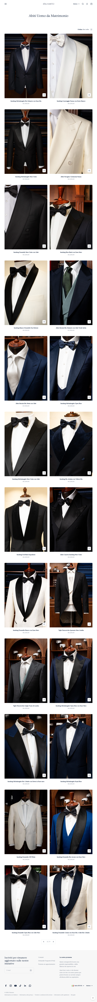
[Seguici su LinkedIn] (25, 985)
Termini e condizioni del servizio (43, 995)
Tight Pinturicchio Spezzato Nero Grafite (71, 630)
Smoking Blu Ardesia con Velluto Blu (71, 479)
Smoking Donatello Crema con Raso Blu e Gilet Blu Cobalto (71, 932)
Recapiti (73, 995)
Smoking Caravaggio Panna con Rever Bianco (71, 101)
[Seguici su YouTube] (15, 985)
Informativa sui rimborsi (11, 995)
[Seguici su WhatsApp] (30, 985)
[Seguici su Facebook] (6, 985)
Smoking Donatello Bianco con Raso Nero (26, 630)
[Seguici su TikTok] (20, 985)
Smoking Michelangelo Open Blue (71, 403)
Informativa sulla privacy (26, 995)
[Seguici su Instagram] (10, 985)
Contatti (41, 957)
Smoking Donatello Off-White (26, 857)
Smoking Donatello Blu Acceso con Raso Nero (71, 857)
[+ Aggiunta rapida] (44, 95)
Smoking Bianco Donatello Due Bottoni (26, 328)
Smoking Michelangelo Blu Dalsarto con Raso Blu (26, 101)
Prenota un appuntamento (46, 964)
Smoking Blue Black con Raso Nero (71, 252)
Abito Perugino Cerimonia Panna (71, 177)
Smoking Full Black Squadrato (26, 554)
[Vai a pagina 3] (53, 941)
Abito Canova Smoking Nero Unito (71, 554)
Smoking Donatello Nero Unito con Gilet (26, 252)
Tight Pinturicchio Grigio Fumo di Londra (26, 706)
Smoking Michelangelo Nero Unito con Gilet (26, 479)
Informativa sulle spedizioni (61, 995)
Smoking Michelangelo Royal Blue (71, 781)
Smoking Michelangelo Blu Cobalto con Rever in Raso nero (26, 781)
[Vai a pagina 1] (43, 941)
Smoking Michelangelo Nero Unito (26, 177)
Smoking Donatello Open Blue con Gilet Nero (26, 932)
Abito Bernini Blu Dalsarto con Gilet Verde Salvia (71, 328)
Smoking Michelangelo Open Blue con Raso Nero (71, 706)
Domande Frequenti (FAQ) (46, 961)
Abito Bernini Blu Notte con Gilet (26, 403)
